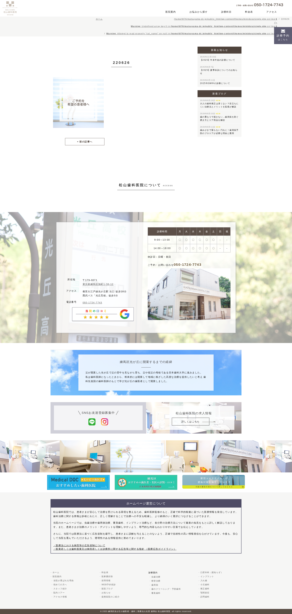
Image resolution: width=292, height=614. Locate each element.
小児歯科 (205, 584)
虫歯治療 (156, 577)
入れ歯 (203, 580)
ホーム (56, 572)
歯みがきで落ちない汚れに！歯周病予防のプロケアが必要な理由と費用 (219, 130)
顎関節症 (205, 593)
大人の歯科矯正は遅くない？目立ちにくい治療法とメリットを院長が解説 (219, 103)
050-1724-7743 (92, 302)
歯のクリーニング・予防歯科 (166, 589)
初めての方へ (60, 584)
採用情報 (106, 580)
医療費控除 (107, 576)
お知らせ (106, 593)
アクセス (271, 11)
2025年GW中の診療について (215, 81)
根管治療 (156, 581)
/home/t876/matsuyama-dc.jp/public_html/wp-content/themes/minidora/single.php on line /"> (191, 26)
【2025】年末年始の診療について (217, 58)
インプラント (207, 576)
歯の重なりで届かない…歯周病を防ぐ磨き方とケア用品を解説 (219, 117)
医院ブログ (107, 588)
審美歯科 (156, 593)
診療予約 (283, 37)
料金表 (249, 11)
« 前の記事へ (85, 141)
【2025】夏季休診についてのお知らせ (218, 70)
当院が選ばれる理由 (63, 580)
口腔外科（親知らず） (211, 572)
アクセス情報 (60, 597)
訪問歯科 (205, 597)
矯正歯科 (205, 588)
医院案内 (170, 11)
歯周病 (154, 585)
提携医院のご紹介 (111, 597)
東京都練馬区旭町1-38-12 (98, 284)
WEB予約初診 (109, 584)
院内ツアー (59, 593)
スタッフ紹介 (60, 588)
